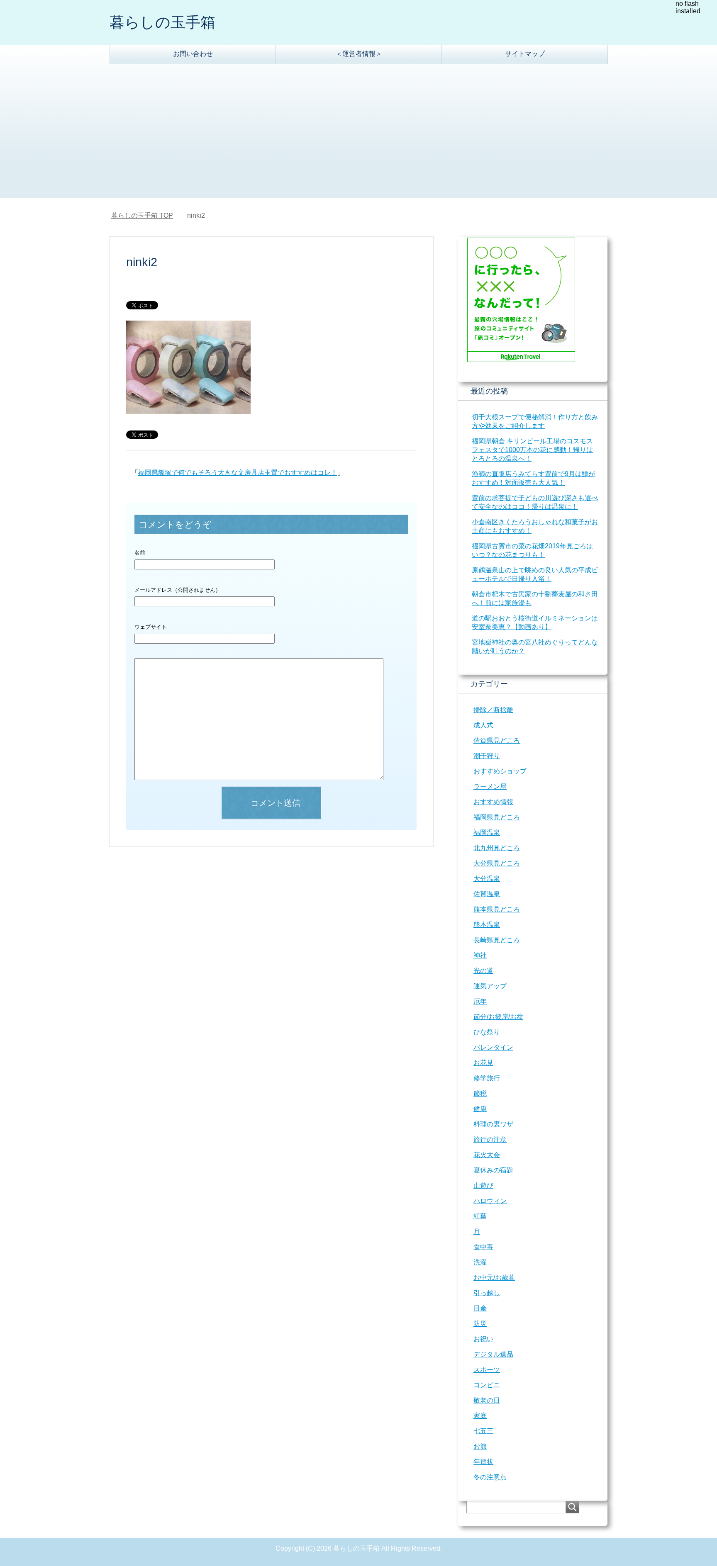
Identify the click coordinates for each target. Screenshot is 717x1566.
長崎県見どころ (496, 939)
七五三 (483, 1431)
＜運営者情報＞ (359, 53)
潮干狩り (486, 755)
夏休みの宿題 (493, 1170)
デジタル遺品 (493, 1354)
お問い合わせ (193, 53)
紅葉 (480, 1216)
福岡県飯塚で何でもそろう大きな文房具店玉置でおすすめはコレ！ (237, 472)
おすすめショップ (500, 771)
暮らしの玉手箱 (162, 22)
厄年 (480, 1001)
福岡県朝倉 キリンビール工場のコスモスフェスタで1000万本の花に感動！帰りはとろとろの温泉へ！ (532, 450)
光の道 (483, 970)
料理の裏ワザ (493, 1124)
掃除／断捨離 (493, 709)
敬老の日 (486, 1400)
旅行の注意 (490, 1139)
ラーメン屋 (490, 786)
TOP (147, 215)
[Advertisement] (358, 136)
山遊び (483, 1185)
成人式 (483, 725)
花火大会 (486, 1154)
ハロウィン (490, 1200)
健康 (480, 1108)
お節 (480, 1446)
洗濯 (480, 1262)
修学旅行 (486, 1078)
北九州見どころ (496, 847)
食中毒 (483, 1246)
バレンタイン (493, 1047)
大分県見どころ (496, 863)
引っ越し (486, 1292)
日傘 (480, 1308)
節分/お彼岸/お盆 (498, 1016)
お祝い (483, 1338)
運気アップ (490, 986)
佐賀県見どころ (496, 740)
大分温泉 (486, 878)
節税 (480, 1093)
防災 (480, 1323)
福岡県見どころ (496, 817)
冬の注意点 (490, 1477)
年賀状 (483, 1461)
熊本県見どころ (496, 909)
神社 (480, 955)
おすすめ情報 (493, 801)
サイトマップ (525, 53)
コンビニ (486, 1384)
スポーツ (486, 1369)
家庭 (480, 1415)
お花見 (483, 1062)
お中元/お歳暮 (494, 1277)
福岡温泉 (486, 832)
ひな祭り (486, 1032)
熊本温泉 (486, 924)
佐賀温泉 (486, 893)
